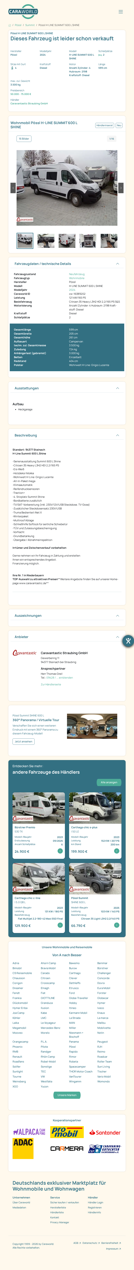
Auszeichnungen (28, 615)
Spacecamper (77, 1066)
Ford (72, 993)
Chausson (19, 978)
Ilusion (45, 1008)
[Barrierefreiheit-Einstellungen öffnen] (128, 641)
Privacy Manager (59, 1222)
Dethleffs (74, 983)
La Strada (74, 1018)
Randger (46, 1051)
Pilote (44, 1047)
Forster (101, 993)
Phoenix (18, 1047)
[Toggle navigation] (121, 11)
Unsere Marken (67, 1095)
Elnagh (45, 988)
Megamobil (19, 1028)
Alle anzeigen (109, 782)
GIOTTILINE (48, 998)
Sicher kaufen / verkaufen (64, 1202)
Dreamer (18, 988)
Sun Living (103, 1066)
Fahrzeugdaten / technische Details (43, 263)
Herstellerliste (58, 1207)
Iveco (100, 1008)
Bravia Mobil (48, 968)
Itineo (72, 1008)
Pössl (72, 1047)
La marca (102, 1018)
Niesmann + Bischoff (76, 1035)
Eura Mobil (103, 988)
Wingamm (75, 1081)
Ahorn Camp (48, 963)
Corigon (18, 983)
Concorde (103, 978)
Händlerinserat (104, 125)
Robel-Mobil (48, 1061)
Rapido (73, 1051)
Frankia (17, 998)
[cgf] (104, 1148)
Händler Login (95, 1202)
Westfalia (46, 1081)
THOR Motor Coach (80, 1071)
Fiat (43, 993)
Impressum (112, 1248)
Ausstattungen (27, 388)
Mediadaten (19, 1207)
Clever (73, 978)
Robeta (73, 1061)
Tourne (17, 1076)
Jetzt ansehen (23, 741)
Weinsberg (19, 1081)
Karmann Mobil (78, 1013)
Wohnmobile (76, 278)
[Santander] (104, 1132)
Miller (72, 1028)
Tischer (102, 1071)
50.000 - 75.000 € (20, 94)
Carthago (75, 973)
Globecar (103, 998)
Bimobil (17, 968)
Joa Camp (18, 1013)
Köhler (16, 1018)
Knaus (101, 1013)
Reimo (101, 1051)
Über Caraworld (21, 1202)
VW (43, 1076)
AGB (75, 1243)
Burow (73, 968)
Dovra (101, 983)
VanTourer (75, 1076)
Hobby (73, 1003)
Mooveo (18, 1033)
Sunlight (18, 1071)
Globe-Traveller (78, 998)
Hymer (101, 1003)
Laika (16, 1023)
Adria (16, 963)
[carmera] (67, 1148)
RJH (99, 1047)
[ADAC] (23, 1148)
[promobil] (67, 1132)
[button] (13, 188)
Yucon (44, 1086)
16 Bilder (24, 138)
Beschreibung (26, 435)
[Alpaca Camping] (29, 1132)
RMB (15, 1051)
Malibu (101, 1023)
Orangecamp (20, 1041)
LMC (43, 1018)
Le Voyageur (48, 1023)
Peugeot (102, 1041)
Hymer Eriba (20, 1008)
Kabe (44, 1013)
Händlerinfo (94, 1212)
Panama (74, 1041)
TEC (43, 1071)
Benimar (102, 963)
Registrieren (95, 1207)
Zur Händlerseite (51, 684)
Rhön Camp (48, 1056)
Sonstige (46, 1066)
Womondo (103, 1081)
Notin (100, 1033)
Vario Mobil (104, 1076)
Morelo (45, 1033)
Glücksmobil (20, 1003)
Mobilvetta (103, 1028)
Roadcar (102, 1056)
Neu (119, 125)
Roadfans (18, 1061)
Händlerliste (57, 1212)
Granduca (47, 1003)
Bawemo (74, 963)
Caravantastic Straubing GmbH (29, 103)
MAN (72, 1023)
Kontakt (54, 1217)
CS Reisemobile (22, 973)
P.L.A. (44, 1041)
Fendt (16, 993)
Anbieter (21, 637)
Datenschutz (90, 1243)
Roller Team (104, 1061)
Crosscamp (48, 983)
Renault (17, 1056)
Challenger (104, 973)
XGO (15, 1086)
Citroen (45, 978)
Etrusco (74, 988)
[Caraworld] (23, 11)
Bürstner (102, 968)
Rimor (72, 1056)
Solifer (17, 1066)
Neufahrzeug (77, 274)
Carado (45, 973)
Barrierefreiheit (109, 1243)
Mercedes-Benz (50, 1028)
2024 (72, 290)
